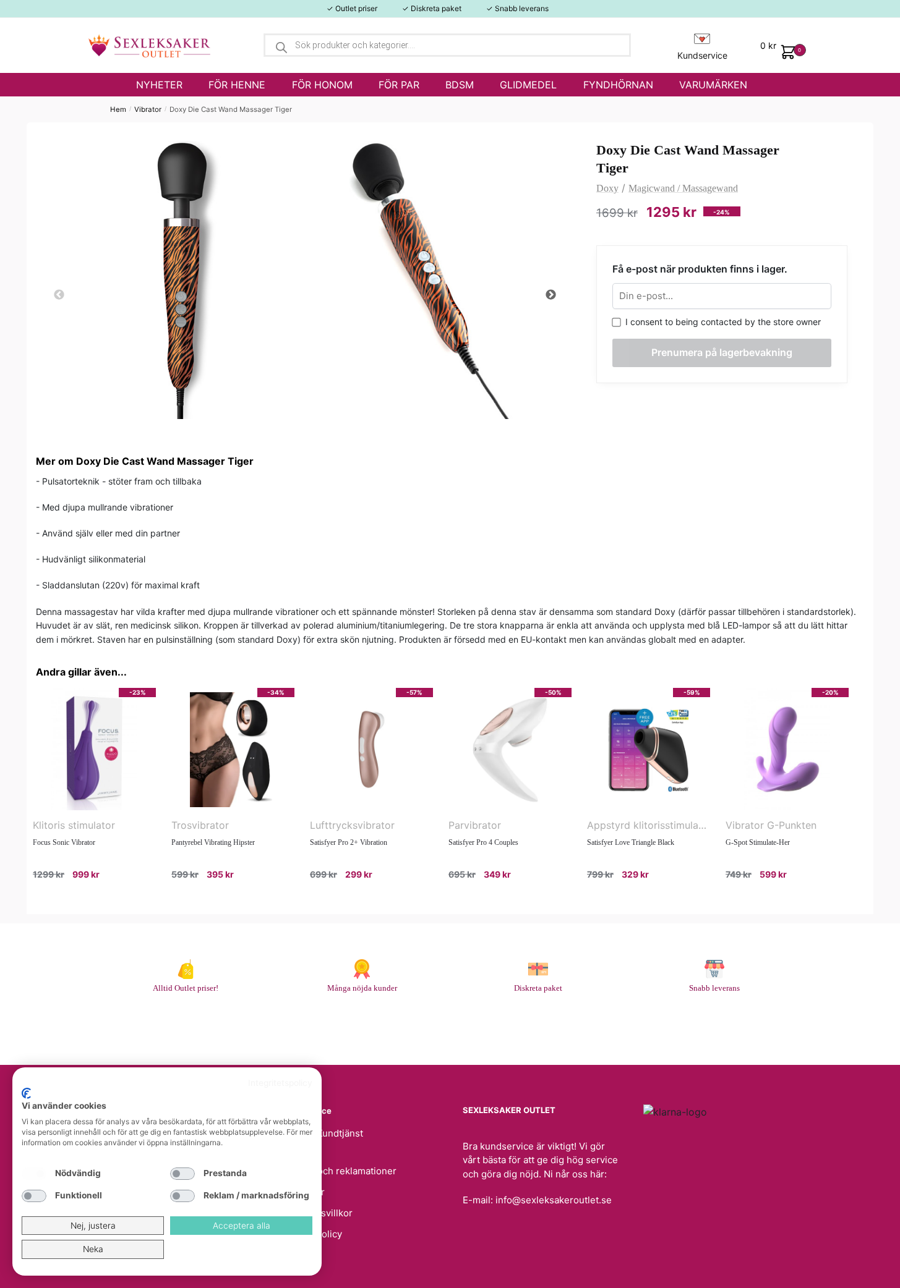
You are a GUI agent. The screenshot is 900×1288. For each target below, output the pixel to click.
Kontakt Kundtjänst (322, 1133)
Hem (118, 109)
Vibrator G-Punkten (771, 825)
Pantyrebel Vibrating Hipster (213, 842)
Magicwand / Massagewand (683, 188)
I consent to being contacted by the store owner (720, 321)
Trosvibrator (200, 825)
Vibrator (147, 109)
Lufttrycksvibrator (352, 825)
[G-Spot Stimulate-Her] (787, 749)
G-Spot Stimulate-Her (758, 842)
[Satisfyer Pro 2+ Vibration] (371, 749)
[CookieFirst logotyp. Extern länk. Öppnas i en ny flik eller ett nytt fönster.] (26, 1093)
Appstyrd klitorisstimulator (648, 825)
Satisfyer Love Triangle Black (630, 842)
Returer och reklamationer (338, 1171)
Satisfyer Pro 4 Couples (483, 842)
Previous (59, 295)
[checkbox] (34, 1173)
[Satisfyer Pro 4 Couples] (510, 749)
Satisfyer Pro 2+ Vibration (348, 842)
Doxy (607, 188)
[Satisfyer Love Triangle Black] (648, 749)
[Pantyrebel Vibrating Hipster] (232, 749)
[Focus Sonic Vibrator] (94, 749)
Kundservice (702, 55)
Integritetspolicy (280, 1083)
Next (550, 295)
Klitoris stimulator (74, 825)
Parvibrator (474, 825)
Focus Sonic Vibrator (64, 842)
